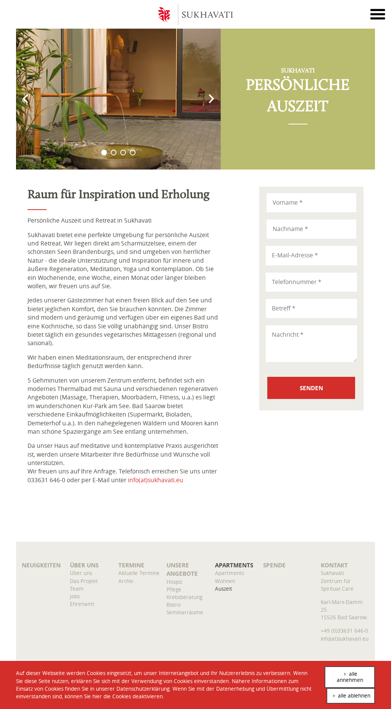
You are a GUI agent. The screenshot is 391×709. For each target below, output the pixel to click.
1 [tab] (104, 152)
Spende (274, 565)
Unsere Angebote (182, 569)
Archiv (125, 581)
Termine (131, 565)
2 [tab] (113, 152)
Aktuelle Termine (139, 573)
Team (77, 588)
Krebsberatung (184, 597)
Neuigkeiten (41, 565)
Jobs (75, 596)
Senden (311, 388)
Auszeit (223, 588)
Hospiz (174, 581)
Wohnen (225, 581)
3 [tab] (123, 152)
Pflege (173, 589)
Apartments (234, 565)
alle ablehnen (353, 695)
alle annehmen (350, 677)
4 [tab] (133, 152)
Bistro (173, 604)
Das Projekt (84, 581)
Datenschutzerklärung (143, 688)
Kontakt (334, 565)
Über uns (84, 565)
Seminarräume (184, 612)
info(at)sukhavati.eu (155, 480)
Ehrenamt (82, 603)
